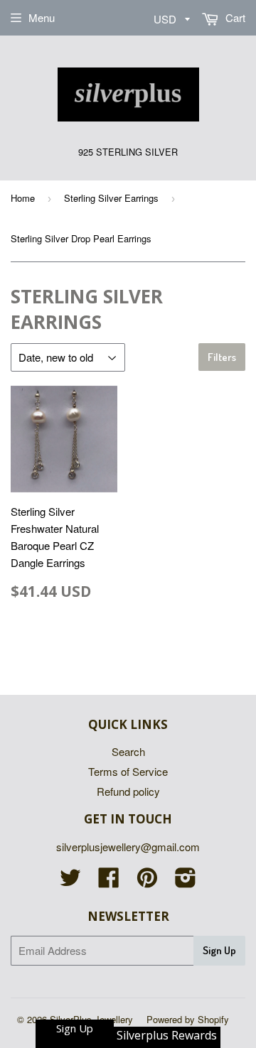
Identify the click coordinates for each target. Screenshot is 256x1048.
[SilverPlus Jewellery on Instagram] (185, 881)
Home (23, 198)
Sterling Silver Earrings (111, 198)
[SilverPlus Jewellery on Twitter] (70, 881)
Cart (234, 17)
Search (128, 751)
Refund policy (128, 791)
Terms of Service (128, 771)
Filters (222, 357)
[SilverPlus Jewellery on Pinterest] (147, 881)
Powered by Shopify (187, 1019)
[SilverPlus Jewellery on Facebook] (108, 881)
